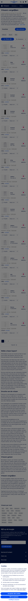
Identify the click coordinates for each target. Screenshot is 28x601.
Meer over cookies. (21, 589)
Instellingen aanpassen (14, 599)
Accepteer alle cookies (14, 593)
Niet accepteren (14, 597)
